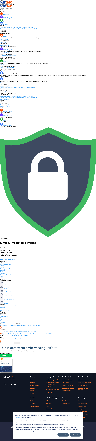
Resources (32, 382)
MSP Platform (4, 99)
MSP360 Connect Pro (67, 385)
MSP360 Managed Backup (52, 380)
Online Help (43, 334)
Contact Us (3, 29)
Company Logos (66, 403)
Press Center (65, 401)
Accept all (63, 434)
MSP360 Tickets (27, 27)
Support (4, 334)
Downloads (5, 331)
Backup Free (12, 331)
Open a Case (26, 334)
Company (32, 388)
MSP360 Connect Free (83, 385)
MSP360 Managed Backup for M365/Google (52, 383)
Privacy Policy (71, 415)
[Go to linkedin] (11, 384)
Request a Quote (12, 29)
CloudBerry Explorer (5, 27)
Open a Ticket (49, 409)
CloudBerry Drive (16, 27)
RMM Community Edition (84, 382)
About (79, 401)
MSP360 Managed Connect (53, 389)
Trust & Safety (50, 334)
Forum (47, 406)
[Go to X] (8, 384)
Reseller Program (82, 406)
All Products (32, 29)
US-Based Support (13, 334)
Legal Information (82, 403)
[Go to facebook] (4, 384)
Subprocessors (18, 417)
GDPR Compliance (82, 411)
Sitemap (32, 390)
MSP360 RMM (36, 325)
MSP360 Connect (27, 325)
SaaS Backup (65, 382)
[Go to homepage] (6, 4)
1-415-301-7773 (23, 336)
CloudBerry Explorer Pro (68, 388)
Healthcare (32, 401)
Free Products (83, 377)
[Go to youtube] (15, 384)
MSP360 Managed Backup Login (15, 338)
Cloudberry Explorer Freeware (83, 388)
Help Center (49, 401)
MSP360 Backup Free (83, 380)
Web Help (48, 403)
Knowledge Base (34, 334)
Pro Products (67, 377)
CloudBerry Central (29, 338)
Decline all (75, 434)
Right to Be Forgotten (83, 414)
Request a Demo (22, 29)
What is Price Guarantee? (7, 259)
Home (31, 380)
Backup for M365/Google (16, 325)
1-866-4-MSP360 (14, 336)
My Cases (20, 334)
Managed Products (52, 377)
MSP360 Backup (4, 325)
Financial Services (34, 406)
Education (32, 403)
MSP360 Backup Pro (67, 380)
